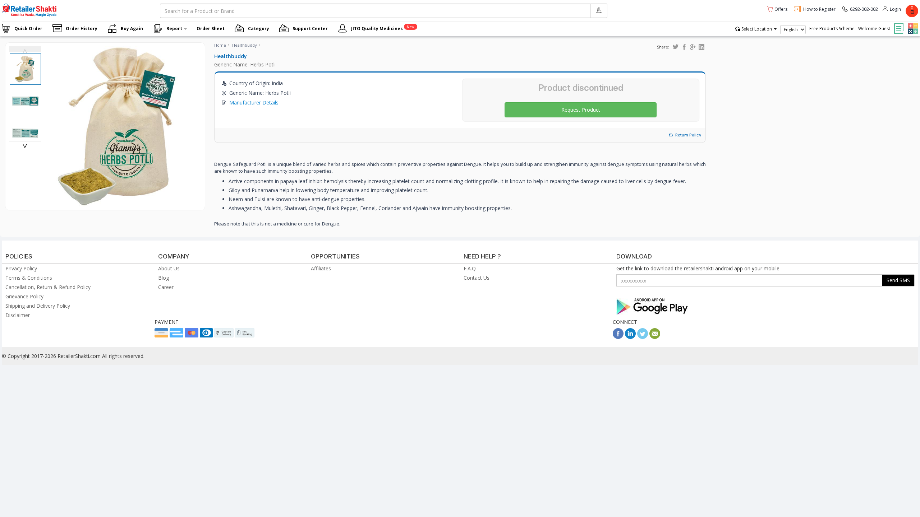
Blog (163, 277)
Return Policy (688, 135)
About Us (169, 268)
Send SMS (898, 280)
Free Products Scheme (832, 28)
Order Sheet (211, 28)
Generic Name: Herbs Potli (245, 64)
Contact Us (476, 277)
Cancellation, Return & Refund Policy (48, 287)
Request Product (580, 109)
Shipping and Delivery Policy (37, 305)
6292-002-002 (864, 9)
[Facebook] (618, 337)
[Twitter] (642, 337)
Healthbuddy (244, 45)
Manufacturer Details (254, 102)
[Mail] (654, 337)
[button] (912, 23)
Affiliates (321, 268)
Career (166, 287)
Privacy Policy (21, 268)
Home (220, 45)
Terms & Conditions (28, 277)
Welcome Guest (874, 28)
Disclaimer (17, 315)
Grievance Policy (24, 296)
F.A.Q (470, 268)
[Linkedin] (630, 337)
